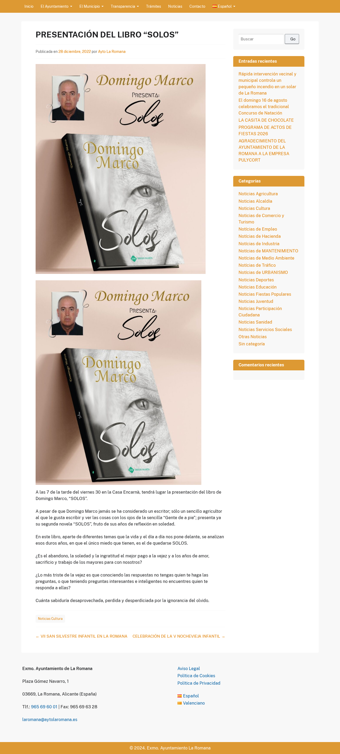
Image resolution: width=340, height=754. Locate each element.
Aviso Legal (188, 668)
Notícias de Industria (259, 243)
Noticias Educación (258, 287)
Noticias (175, 6)
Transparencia (123, 6)
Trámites (153, 6)
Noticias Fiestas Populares (265, 294)
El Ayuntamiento (55, 6)
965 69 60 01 (44, 706)
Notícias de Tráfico (257, 265)
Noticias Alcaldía (255, 201)
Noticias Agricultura (258, 193)
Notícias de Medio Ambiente (266, 258)
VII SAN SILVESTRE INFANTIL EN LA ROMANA (82, 636)
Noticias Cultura (50, 619)
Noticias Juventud (256, 301)
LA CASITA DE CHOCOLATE (266, 120)
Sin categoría (252, 343)
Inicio (28, 6)
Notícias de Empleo (258, 229)
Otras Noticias (253, 336)
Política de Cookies (196, 675)
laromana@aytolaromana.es (49, 719)
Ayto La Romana (112, 51)
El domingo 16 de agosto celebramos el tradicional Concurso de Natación (264, 107)
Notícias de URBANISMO (263, 272)
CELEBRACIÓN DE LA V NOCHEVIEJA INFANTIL (179, 636)
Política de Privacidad (198, 683)
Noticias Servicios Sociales (265, 329)
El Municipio (89, 6)
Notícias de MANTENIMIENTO (268, 250)
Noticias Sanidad (255, 322)
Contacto (197, 6)
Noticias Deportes (256, 279)
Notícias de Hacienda (260, 236)
